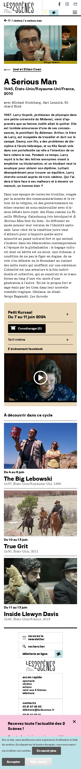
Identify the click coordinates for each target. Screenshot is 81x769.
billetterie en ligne (35, 654)
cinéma (27, 683)
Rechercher (36, 646)
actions (27, 687)
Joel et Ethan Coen (27, 69)
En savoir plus (46, 751)
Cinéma (18, 20)
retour (5, 19)
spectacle (29, 680)
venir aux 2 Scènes (35, 690)
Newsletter (75, 4)
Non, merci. (38, 761)
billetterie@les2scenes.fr (38, 709)
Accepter (13, 762)
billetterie (29, 693)
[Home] (18, 3)
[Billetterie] (53, 12)
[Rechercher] (46, 12)
